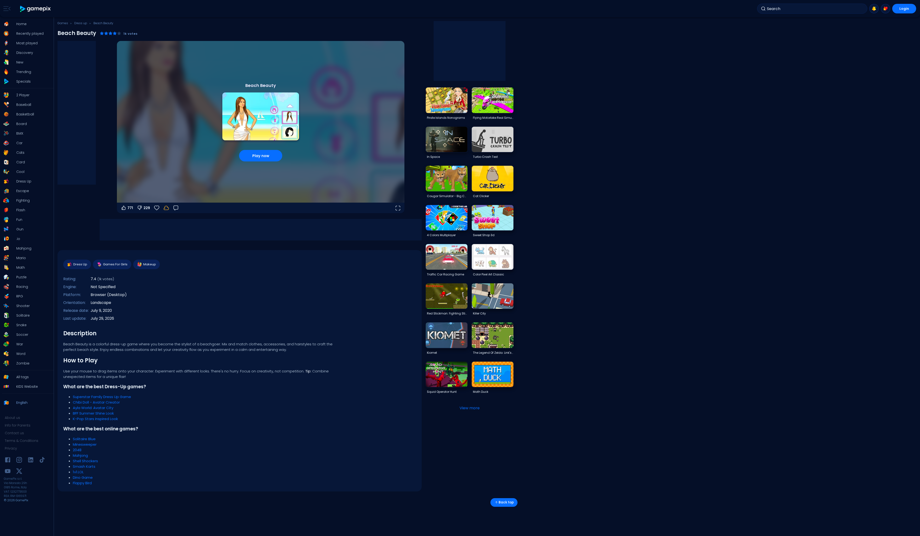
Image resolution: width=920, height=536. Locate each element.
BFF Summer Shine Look (93, 413)
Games (63, 23)
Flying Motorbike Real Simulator (493, 118)
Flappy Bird (82, 482)
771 (130, 207)
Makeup (149, 264)
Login (904, 8)
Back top (506, 502)
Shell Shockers (85, 460)
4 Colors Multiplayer (441, 235)
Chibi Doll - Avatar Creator (96, 402)
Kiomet (432, 353)
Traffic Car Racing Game (445, 274)
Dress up (80, 23)
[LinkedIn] (30, 460)
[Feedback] (176, 208)
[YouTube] (8, 472)
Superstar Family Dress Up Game (102, 396)
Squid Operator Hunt (442, 392)
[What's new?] (874, 8)
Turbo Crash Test (485, 157)
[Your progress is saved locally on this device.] (166, 208)
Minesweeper (85, 444)
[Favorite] (885, 8)
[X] (19, 472)
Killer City (479, 313)
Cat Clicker (481, 196)
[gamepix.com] (35, 8)
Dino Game (83, 477)
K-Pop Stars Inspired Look (95, 418)
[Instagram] (19, 460)
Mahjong (80, 455)
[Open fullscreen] (398, 208)
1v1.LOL (78, 471)
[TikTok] (42, 460)
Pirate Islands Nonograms (446, 118)
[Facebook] (8, 460)
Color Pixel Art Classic (488, 274)
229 (147, 207)
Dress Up (80, 264)
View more (470, 408)
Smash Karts (84, 466)
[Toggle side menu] (6, 9)
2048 (77, 449)
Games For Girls (115, 264)
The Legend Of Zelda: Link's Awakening (493, 353)
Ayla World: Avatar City (93, 407)
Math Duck (480, 392)
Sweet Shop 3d (483, 235)
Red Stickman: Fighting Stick (447, 313)
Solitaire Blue (84, 438)
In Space (433, 157)
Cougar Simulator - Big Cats (447, 196)
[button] (25, 24)
